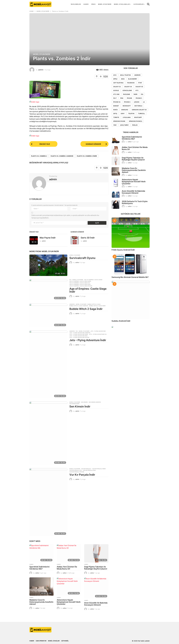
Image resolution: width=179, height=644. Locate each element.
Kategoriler (139, 4)
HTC (136, 90)
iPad (121, 98)
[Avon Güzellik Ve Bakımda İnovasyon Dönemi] (96, 588)
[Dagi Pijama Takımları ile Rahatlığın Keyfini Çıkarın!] (96, 553)
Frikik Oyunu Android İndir (123, 250)
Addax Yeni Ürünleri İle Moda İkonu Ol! (67, 568)
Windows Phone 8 (135, 121)
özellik (135, 125)
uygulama (127, 117)
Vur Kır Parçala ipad (89, 470)
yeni (114, 125)
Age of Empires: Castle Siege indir (80, 281)
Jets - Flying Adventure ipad (78, 335)
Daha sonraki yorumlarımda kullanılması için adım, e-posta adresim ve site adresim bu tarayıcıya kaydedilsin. (65, 216)
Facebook (131, 83)
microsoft (127, 106)
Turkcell (141, 113)
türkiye (116, 117)
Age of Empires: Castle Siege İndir (87, 290)
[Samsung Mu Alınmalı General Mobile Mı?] (131, 264)
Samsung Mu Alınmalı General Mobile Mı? (130, 277)
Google (116, 90)
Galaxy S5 (139, 86)
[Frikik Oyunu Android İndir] (131, 232)
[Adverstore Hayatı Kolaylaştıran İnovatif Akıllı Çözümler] (69, 586)
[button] (148, 4)
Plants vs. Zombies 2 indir (87, 156)
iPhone (129, 98)
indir (135, 94)
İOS (70, 279)
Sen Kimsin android (95, 402)
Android (72, 304)
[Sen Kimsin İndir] (48, 433)
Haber (86, 4)
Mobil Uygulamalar (122, 4)
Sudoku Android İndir (121, 321)
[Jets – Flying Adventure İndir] (48, 364)
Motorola (138, 106)
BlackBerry (132, 79)
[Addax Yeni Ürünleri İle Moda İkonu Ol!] (69, 553)
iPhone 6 (127, 102)
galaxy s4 (128, 86)
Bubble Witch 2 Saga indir (97, 305)
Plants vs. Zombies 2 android (62, 156)
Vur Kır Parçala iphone (76, 472)
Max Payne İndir (48, 237)
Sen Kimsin (84, 402)
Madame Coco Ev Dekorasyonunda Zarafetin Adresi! (41, 602)
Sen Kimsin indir (74, 403)
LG (144, 102)
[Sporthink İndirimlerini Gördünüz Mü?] (41, 553)
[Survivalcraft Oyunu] (48, 265)
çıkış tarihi (124, 125)
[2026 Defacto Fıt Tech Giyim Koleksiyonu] (116, 204)
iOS (142, 94)
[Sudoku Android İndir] (131, 300)
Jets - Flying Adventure (98, 331)
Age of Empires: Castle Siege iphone (80, 286)
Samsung (124, 109)
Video (93, 4)
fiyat (140, 83)
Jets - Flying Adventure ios (97, 334)
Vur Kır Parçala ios (75, 470)
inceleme (126, 94)
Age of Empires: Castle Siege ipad (80, 284)
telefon (131, 113)
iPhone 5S (116, 102)
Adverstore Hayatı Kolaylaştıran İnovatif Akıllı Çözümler (68, 602)
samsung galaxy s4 (139, 109)
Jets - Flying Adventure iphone (79, 337)
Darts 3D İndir (88, 237)
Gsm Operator (41, 641)
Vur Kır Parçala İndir (82, 474)
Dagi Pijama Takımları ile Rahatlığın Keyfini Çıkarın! (95, 568)
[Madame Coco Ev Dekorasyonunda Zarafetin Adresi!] (41, 586)
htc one (116, 94)
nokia (115, 109)
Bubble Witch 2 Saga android (78, 305)
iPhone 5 (139, 98)
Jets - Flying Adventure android (79, 332)
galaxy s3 (117, 86)
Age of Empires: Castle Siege (93, 279)
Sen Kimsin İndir (79, 406)
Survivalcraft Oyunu (82, 258)
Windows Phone (119, 121)
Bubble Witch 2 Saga (93, 304)
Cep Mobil (65, 641)
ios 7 (115, 98)
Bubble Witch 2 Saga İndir (86, 308)
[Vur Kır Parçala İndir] (48, 502)
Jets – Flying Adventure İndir (87, 340)
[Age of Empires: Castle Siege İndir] (48, 290)
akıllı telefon (125, 75)
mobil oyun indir (104, 4)
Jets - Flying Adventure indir (78, 334)
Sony (123, 113)
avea (123, 79)
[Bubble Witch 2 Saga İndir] (48, 315)
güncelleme (127, 90)
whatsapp (138, 117)
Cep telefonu (118, 83)
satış (115, 113)
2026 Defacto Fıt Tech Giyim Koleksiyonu (135, 202)
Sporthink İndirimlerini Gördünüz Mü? (39, 568)
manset (116, 106)
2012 (114, 75)
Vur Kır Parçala (86, 468)
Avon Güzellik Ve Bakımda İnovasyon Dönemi (95, 604)
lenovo (136, 102)
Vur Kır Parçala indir (99, 468)
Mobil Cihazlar (53, 641)
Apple (115, 79)
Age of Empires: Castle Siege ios (79, 282)
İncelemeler (76, 4)
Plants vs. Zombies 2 (39, 156)
